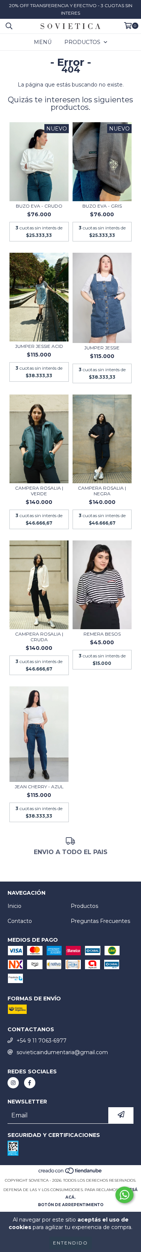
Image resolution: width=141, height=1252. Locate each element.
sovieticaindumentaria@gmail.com (62, 1052)
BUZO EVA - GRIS (102, 206)
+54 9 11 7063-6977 (42, 1040)
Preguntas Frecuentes (100, 921)
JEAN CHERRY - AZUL (39, 786)
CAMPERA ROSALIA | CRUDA (39, 636)
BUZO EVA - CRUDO (39, 206)
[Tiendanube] (70, 1172)
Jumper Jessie (102, 348)
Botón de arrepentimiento (70, 1204)
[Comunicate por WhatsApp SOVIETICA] (124, 1195)
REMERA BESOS (102, 634)
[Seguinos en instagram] (13, 1082)
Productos (84, 906)
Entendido (70, 1243)
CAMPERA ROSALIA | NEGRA (102, 490)
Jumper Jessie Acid (39, 346)
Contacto (20, 921)
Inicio (14, 906)
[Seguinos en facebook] (29, 1082)
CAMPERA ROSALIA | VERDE (39, 490)
